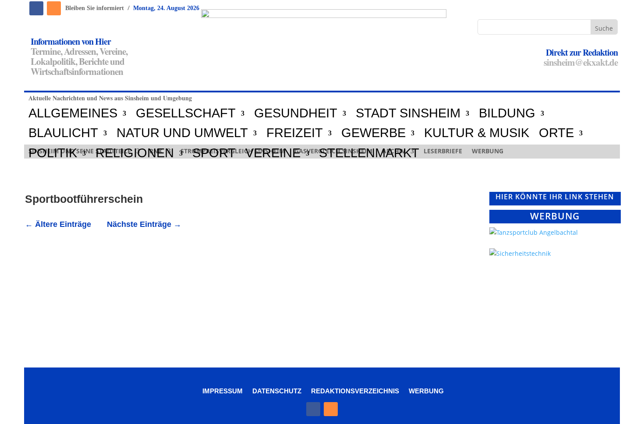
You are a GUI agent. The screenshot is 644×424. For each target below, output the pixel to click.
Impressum (222, 390)
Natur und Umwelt (182, 133)
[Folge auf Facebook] (36, 8)
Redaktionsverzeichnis (355, 390)
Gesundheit (295, 113)
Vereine (273, 153)
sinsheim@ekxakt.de (581, 62)
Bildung (507, 113)
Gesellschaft (186, 113)
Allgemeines (72, 113)
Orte (556, 133)
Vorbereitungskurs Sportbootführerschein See (130, 268)
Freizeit (294, 133)
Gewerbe (373, 133)
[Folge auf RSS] (54, 8)
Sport (214, 153)
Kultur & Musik (476, 133)
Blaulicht (63, 133)
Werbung (426, 390)
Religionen (135, 153)
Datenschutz (276, 390)
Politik (52, 153)
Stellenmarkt (369, 153)
